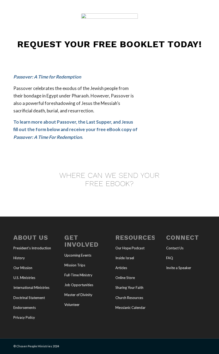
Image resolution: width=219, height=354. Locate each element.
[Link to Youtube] (186, 345)
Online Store (125, 278)
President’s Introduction (32, 248)
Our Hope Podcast (129, 248)
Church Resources (129, 298)
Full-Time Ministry (78, 275)
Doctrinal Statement (29, 298)
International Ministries (31, 287)
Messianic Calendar (130, 307)
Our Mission (22, 268)
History (19, 258)
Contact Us (174, 248)
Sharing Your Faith (129, 287)
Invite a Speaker (178, 268)
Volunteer (72, 304)
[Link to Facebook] (178, 345)
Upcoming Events (77, 255)
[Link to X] (170, 345)
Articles (121, 268)
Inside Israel (124, 258)
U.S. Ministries (24, 278)
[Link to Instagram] (194, 345)
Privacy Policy (24, 317)
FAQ (169, 258)
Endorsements (24, 307)
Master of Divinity (78, 295)
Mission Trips (74, 265)
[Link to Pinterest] (202, 345)
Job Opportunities (78, 285)
